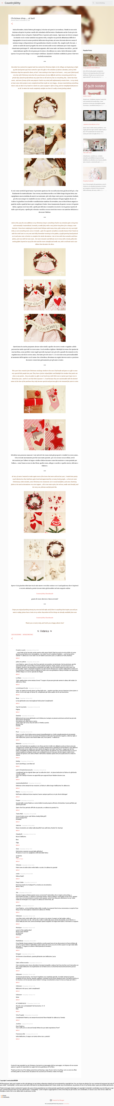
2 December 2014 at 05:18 (39, 770)
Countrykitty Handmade (44, 593)
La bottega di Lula (22, 688)
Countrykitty (12, 2)
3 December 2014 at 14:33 (28, 927)
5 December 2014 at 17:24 (28, 954)
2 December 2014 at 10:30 (29, 834)
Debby (18, 761)
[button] (12, 24)
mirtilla (18, 905)
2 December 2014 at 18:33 (28, 865)
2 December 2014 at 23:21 (27, 905)
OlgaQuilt (19, 834)
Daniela (18, 715)
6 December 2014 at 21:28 (28, 986)
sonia (17, 873)
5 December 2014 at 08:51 (30, 940)
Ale (17, 892)
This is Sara (19, 859)
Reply (18, 658)
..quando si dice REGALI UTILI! (91, 124)
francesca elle (20, 1034)
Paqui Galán (20, 882)
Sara (17, 849)
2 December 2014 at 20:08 (26, 873)
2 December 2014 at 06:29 (26, 791)
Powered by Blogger (58, 1100)
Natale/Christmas (28, 634)
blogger (18, 954)
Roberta (18, 743)
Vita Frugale (20, 1015)
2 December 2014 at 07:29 (27, 800)
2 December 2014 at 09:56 (28, 825)
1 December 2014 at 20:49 (27, 715)
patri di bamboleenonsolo (24, 770)
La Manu (18, 678)
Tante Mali (19, 813)
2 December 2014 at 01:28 (27, 761)
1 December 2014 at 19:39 (33, 661)
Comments (5, 1097)
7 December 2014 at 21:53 (28, 994)
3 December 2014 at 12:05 (28, 916)
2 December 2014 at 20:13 (30, 882)
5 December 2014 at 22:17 (35, 962)
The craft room (87, 152)
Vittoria (18, 865)
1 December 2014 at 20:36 (33, 707)
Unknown (19, 916)
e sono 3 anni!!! (87, 96)
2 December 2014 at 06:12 (35, 783)
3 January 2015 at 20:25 (27, 1023)
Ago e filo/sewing (16, 634)
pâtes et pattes (21, 661)
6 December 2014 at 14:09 (28, 974)
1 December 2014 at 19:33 (32, 650)
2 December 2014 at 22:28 (25, 892)
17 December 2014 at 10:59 (33, 1003)
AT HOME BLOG (21, 1003)
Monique (19, 927)
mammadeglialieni (22, 783)
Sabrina (18, 825)
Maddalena (19, 940)
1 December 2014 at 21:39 (26, 731)
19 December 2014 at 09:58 (31, 1015)
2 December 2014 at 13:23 (26, 848)
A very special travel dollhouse (91, 67)
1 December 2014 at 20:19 (34, 688)
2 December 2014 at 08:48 (29, 813)
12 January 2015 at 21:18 (32, 1034)
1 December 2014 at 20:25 (26, 698)
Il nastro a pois (20, 650)
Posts (4, 1095)
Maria (18, 792)
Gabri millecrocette (22, 962)
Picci (17, 732)
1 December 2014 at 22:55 (28, 743)
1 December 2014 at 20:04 (28, 678)
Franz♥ (18, 800)
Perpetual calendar (88, 181)
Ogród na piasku (21, 707)
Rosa (17, 698)
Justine (18, 1023)
